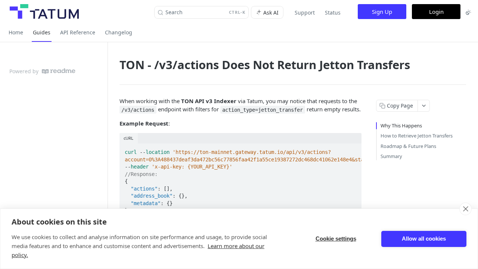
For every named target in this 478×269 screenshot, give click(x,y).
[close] (465, 208)
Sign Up (382, 11)
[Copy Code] (352, 150)
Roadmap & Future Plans (408, 146)
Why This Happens (401, 125)
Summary (391, 156)
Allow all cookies (424, 238)
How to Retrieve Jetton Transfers (417, 135)
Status (333, 12)
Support (305, 12)
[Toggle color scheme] (468, 12)
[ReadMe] (58, 71)
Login (436, 11)
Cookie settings (336, 238)
